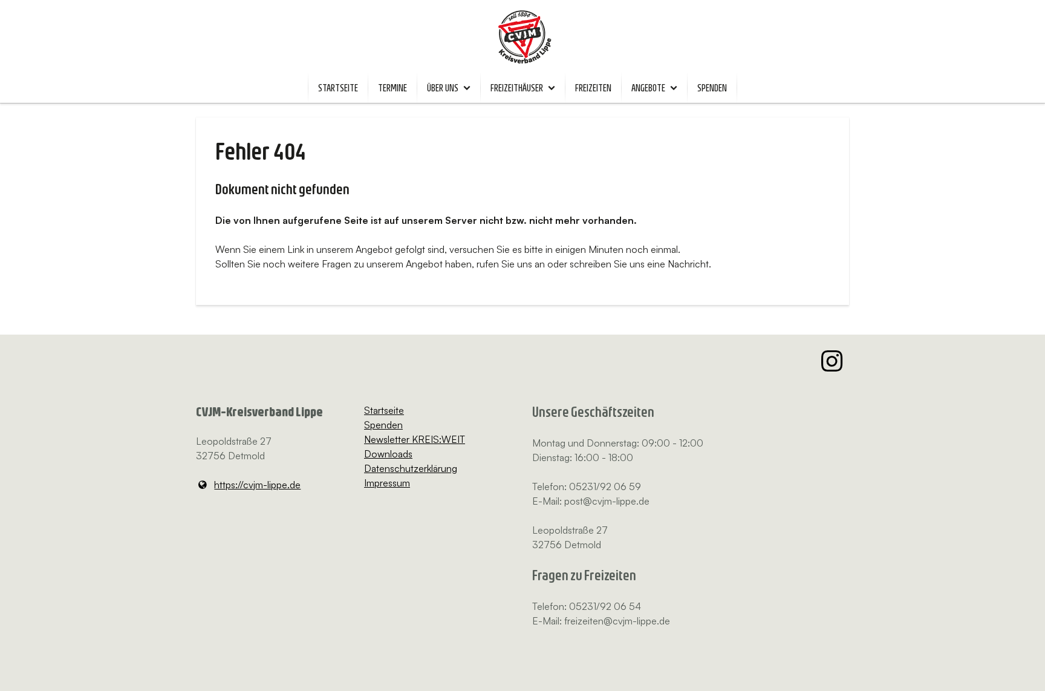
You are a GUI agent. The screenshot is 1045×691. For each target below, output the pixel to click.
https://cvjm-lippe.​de (257, 485)
